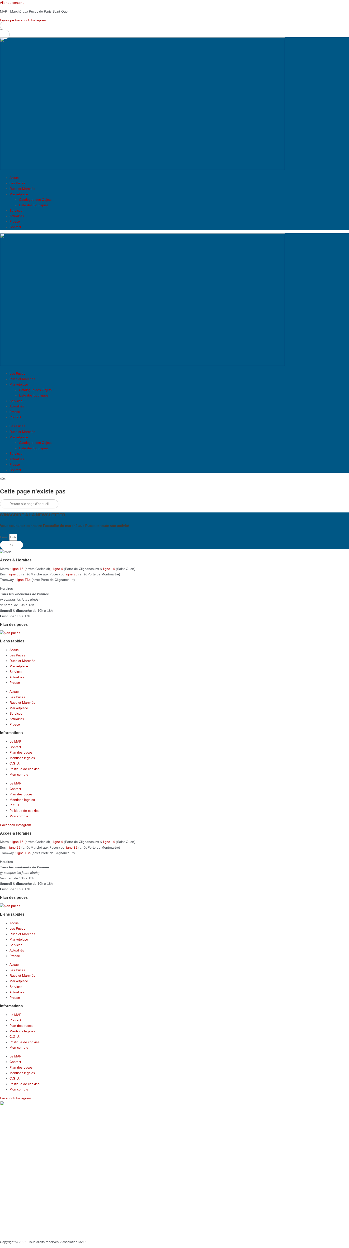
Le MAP (15, 741)
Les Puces (17, 183)
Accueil (14, 178)
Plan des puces (21, 752)
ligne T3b (24, 580)
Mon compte (18, 774)
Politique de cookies (24, 769)
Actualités (16, 216)
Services (15, 210)
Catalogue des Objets (35, 199)
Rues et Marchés (22, 189)
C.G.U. (14, 763)
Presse (14, 221)
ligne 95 (72, 574)
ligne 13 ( (19, 569)
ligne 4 (58, 569)
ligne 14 (109, 569)
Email (4, 537)
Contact (15, 227)
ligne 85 (14, 574)
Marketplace (18, 194)
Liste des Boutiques (33, 205)
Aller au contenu (12, 3)
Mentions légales (22, 758)
